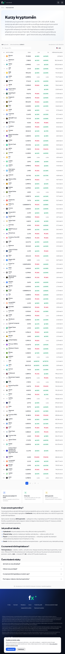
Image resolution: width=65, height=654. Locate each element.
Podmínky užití (38, 604)
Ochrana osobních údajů (51, 604)
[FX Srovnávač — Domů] (32, 597)
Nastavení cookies (39, 608)
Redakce (23, 604)
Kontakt (15, 604)
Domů (2, 7)
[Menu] (62, 2)
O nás (9, 604)
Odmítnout (21, 649)
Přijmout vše (10, 649)
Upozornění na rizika (26, 608)
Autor (30, 604)
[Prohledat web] (58, 2)
